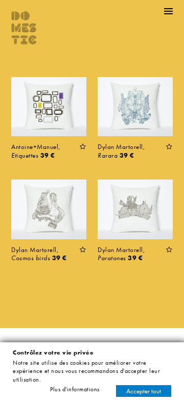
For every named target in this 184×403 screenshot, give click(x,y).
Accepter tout (143, 391)
